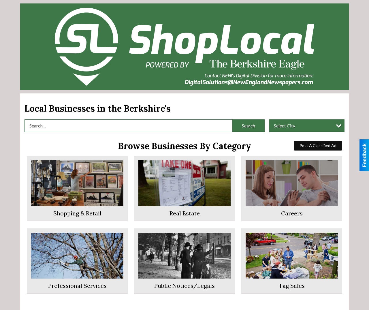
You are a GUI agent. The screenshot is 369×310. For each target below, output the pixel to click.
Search (248, 125)
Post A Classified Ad (318, 145)
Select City (284, 125)
